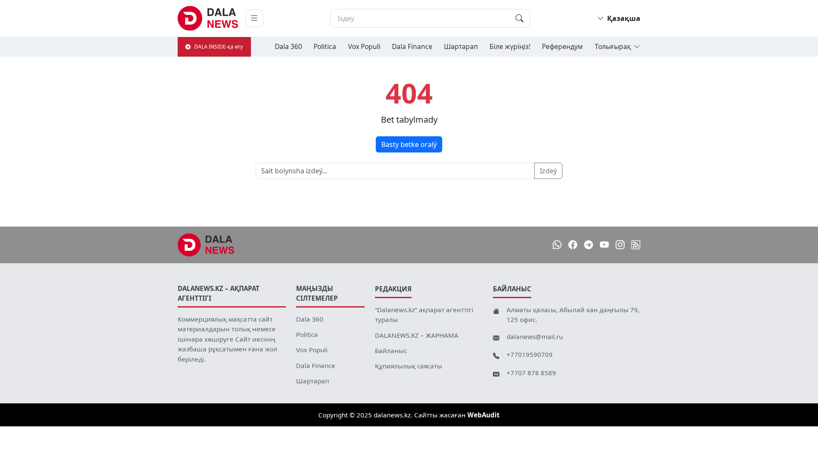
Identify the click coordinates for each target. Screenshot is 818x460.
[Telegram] (588, 244)
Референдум (562, 46)
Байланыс (391, 350)
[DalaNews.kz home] (208, 18)
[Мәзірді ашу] (254, 18)
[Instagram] (620, 244)
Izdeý (548, 170)
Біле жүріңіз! (510, 46)
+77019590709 (530, 354)
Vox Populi (364, 46)
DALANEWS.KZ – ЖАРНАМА (416, 335)
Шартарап (461, 46)
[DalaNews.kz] (206, 244)
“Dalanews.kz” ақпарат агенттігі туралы (424, 314)
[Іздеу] (519, 18)
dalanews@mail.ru (535, 336)
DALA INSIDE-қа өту (218, 46)
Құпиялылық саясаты (408, 366)
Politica (325, 46)
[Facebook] (572, 244)
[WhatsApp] (557, 244)
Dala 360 (288, 46)
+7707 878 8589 (531, 372)
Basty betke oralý (409, 144)
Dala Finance (412, 46)
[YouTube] (604, 244)
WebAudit (483, 415)
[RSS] (635, 244)
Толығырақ (613, 46)
